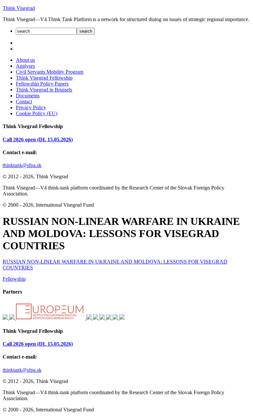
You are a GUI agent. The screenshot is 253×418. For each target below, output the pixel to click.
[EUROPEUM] (51, 318)
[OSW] (116, 318)
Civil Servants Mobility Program (49, 72)
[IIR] (89, 318)
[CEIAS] (12, 318)
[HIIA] (102, 318)
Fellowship (14, 279)
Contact (24, 101)
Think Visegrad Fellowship (44, 78)
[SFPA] (6, 318)
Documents (28, 95)
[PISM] (109, 318)
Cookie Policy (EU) (36, 113)
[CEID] (96, 318)
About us (25, 60)
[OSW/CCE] (122, 318)
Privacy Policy (31, 107)
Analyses (25, 66)
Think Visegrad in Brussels (44, 89)
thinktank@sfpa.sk (22, 165)
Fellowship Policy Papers (42, 84)
